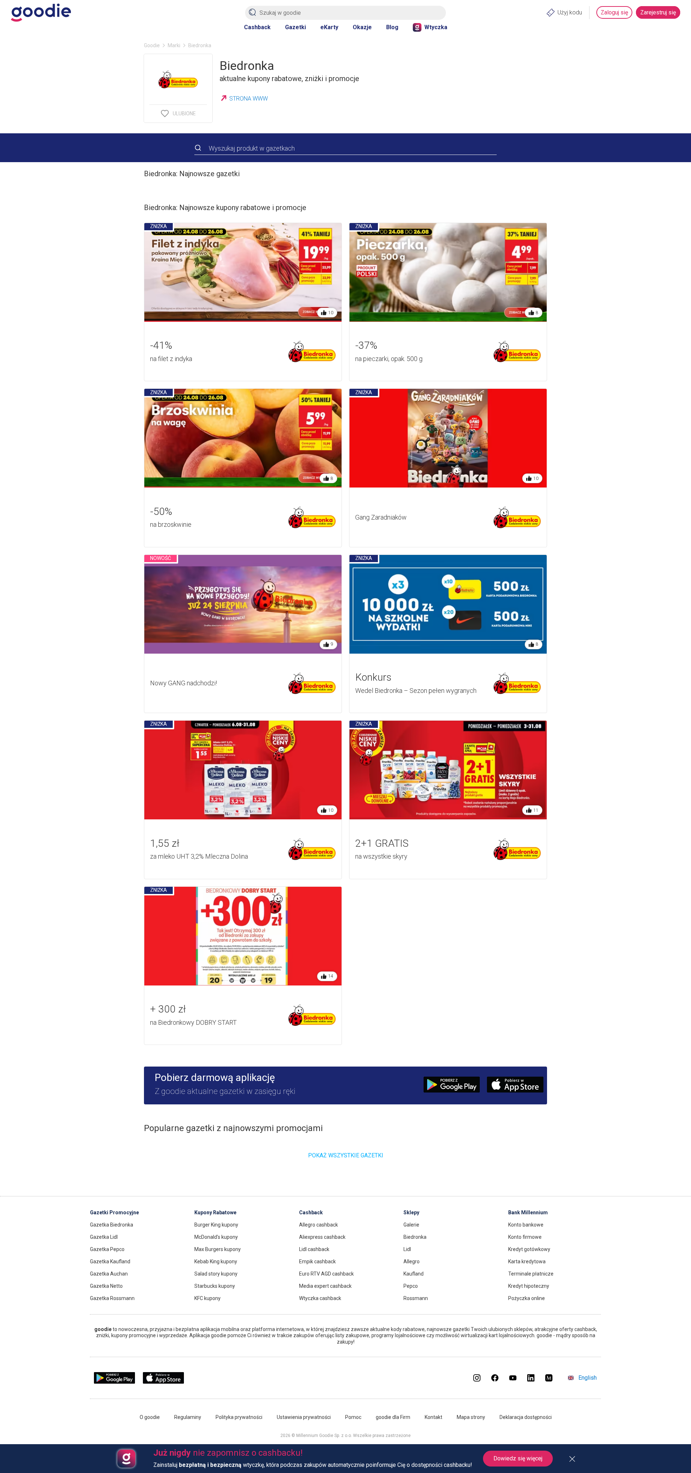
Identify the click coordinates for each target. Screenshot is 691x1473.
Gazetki (295, 27)
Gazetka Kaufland (110, 1261)
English (587, 1377)
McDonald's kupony (216, 1237)
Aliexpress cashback (322, 1237)
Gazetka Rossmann (112, 1298)
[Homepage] (41, 13)
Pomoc (353, 1417)
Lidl (407, 1249)
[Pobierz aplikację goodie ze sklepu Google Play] (114, 1381)
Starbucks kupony (214, 1286)
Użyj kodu (569, 12)
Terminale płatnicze (531, 1274)
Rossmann (415, 1298)
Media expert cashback (325, 1286)
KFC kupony (207, 1298)
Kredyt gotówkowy (529, 1249)
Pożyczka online (526, 1298)
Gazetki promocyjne (114, 1212)
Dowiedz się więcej (517, 1458)
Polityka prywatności (239, 1417)
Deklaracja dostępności (526, 1417)
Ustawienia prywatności (304, 1417)
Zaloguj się (614, 12)
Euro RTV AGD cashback (326, 1274)
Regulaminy (187, 1417)
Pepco (410, 1286)
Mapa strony (471, 1417)
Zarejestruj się (658, 12)
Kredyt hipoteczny (528, 1286)
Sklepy (411, 1212)
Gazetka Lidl (104, 1237)
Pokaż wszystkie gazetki (345, 1155)
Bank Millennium (528, 1212)
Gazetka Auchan (109, 1274)
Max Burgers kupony (217, 1249)
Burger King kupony (216, 1225)
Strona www (248, 98)
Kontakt (433, 1417)
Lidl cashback (314, 1249)
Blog (392, 27)
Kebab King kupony (215, 1261)
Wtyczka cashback (320, 1298)
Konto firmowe (525, 1237)
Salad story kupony (216, 1274)
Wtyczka (435, 27)
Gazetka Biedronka (111, 1225)
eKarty (329, 27)
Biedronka (414, 1237)
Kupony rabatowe (215, 1212)
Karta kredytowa (527, 1261)
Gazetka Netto (106, 1286)
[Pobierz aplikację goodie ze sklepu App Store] (163, 1381)
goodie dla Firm (393, 1417)
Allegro (411, 1261)
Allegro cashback (318, 1225)
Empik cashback (317, 1261)
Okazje (362, 27)
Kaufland (413, 1274)
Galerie (411, 1225)
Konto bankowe (525, 1225)
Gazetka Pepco (107, 1249)
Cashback (257, 27)
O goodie (150, 1417)
